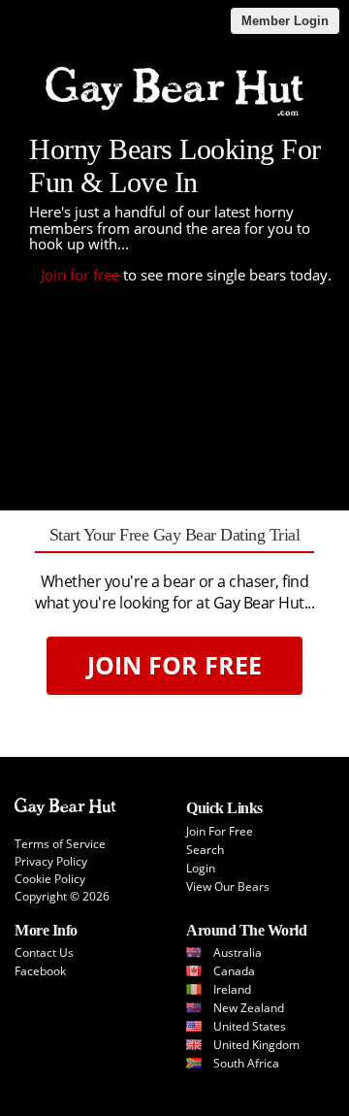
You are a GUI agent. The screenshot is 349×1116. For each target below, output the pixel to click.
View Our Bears (228, 886)
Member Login (285, 21)
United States (249, 1026)
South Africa (246, 1063)
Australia (237, 952)
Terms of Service (60, 844)
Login (200, 868)
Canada (234, 971)
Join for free (80, 274)
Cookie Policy (50, 878)
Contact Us (44, 952)
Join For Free (174, 664)
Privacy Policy (51, 861)
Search (205, 849)
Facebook (40, 971)
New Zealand (248, 1008)
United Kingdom (256, 1044)
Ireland (232, 989)
